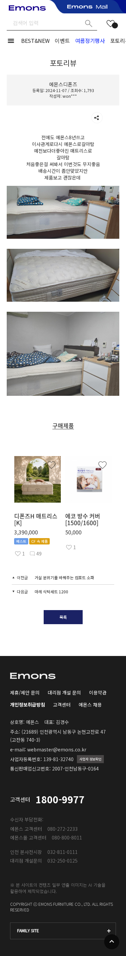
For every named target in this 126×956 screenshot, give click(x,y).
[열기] (96, 117)
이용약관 (98, 692)
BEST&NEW (35, 40)
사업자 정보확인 (90, 758)
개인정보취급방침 (27, 704)
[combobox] (63, 931)
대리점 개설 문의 (64, 692)
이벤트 (62, 40)
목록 (63, 617)
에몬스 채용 (90, 704)
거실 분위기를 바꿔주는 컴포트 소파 (64, 577)
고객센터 (62, 704)
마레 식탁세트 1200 (51, 591)
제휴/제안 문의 (25, 692)
